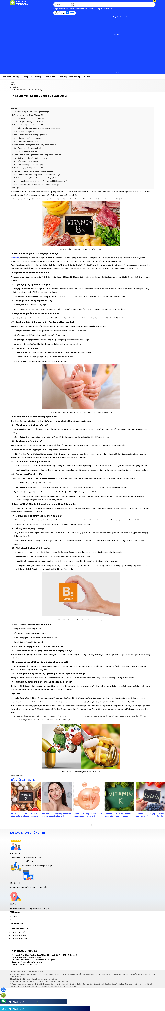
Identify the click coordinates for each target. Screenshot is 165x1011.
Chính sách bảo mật (19, 935)
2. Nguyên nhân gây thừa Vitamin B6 (27, 115)
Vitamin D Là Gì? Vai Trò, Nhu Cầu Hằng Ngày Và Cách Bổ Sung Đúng (24, 815)
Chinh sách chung (19, 928)
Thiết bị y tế (50, 77)
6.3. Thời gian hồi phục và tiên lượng (28, 164)
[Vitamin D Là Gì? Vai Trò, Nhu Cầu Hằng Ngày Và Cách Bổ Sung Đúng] (26, 796)
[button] (111, 17)
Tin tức (87, 77)
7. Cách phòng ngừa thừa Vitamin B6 (27, 168)
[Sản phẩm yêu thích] (111, 31)
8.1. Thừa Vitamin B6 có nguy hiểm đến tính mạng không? (37, 174)
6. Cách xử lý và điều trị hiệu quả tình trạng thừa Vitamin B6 (37, 154)
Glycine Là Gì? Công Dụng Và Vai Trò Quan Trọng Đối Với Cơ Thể (87, 815)
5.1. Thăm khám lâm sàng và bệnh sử (29, 148)
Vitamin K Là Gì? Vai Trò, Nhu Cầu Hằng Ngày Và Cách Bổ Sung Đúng (117, 815)
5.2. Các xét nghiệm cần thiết (25, 151)
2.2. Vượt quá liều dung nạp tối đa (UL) (29, 121)
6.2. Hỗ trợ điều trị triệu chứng (26, 161)
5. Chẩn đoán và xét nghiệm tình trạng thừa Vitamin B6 (35, 145)
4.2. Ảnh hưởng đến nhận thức (26, 141)
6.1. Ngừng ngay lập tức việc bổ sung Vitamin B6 (33, 158)
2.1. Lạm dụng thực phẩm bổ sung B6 (29, 118)
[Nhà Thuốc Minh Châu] (19, 5)
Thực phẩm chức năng (32, 77)
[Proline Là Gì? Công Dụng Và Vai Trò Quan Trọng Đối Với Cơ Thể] (57, 796)
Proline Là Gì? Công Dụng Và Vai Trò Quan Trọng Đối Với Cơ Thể (56, 815)
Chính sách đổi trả (18, 932)
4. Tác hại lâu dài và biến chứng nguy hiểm (30, 135)
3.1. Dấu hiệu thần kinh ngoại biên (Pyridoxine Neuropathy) (37, 128)
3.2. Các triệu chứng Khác (24, 131)
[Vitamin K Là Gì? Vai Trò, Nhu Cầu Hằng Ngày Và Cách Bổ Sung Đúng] (119, 796)
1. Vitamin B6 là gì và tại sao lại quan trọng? (30, 111)
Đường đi (73, 955)
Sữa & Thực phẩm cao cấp (69, 77)
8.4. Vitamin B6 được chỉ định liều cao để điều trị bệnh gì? (36, 184)
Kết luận (15, 188)
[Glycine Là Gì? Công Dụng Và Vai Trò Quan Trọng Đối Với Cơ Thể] (88, 796)
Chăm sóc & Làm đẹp (10, 77)
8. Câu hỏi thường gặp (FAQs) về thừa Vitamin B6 (32, 171)
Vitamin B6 (15, 258)
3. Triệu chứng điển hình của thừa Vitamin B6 (31, 125)
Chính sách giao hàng (19, 938)
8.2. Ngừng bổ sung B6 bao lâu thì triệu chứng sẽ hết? (35, 178)
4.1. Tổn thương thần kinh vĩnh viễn (28, 138)
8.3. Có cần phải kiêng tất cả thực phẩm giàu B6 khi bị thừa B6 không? (42, 181)
